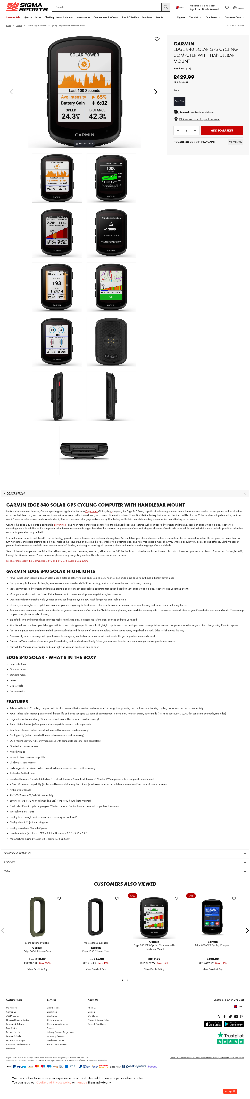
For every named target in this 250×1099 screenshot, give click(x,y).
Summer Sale (13, 17)
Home (8, 25)
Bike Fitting (52, 1011)
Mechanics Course (55, 1040)
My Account (11, 1007)
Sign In (193, 9)
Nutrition (147, 17)
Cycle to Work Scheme (57, 1023)
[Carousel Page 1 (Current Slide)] (122, 980)
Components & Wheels (106, 17)
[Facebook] (224, 1016)
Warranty (10, 1048)
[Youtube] (236, 1016)
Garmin (19, 25)
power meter (60, 524)
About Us (93, 1000)
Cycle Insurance (54, 1019)
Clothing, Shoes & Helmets (59, 17)
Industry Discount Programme (60, 1032)
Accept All (230, 1091)
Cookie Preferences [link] (236, 1057)
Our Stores (93, 1015)
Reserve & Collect (14, 1036)
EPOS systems (91, 1060)
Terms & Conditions (96, 1023)
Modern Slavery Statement (217, 1057)
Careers (91, 1011)
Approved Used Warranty (18, 1044)
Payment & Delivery (15, 1023)
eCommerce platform (75, 1060)
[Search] (166, 7)
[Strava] (219, 1016)
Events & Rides (53, 1007)
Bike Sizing (52, 1015)
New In (28, 17)
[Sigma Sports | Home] (27, 6)
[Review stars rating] (179, 69)
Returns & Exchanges (16, 1040)
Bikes (38, 17)
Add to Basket (222, 130)
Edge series (91, 511)
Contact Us (11, 1011)
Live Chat (239, 1000)
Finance (50, 1028)
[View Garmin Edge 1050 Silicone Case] (37, 917)
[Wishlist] (227, 7)
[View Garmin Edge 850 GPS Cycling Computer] (212, 917)
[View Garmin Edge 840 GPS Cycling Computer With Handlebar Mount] (154, 917)
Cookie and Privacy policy (53, 1082)
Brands (159, 17)
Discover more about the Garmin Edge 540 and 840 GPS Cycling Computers (47, 561)
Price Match (11, 1028)
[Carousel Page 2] (127, 980)
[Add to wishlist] (157, 39)
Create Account (210, 9)
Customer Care (14, 1000)
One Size (179, 101)
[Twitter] (230, 1016)
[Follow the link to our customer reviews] (230, 1038)
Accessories (83, 17)
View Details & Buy (37, 969)
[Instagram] (242, 1016)
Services (51, 1000)
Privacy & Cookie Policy (98, 1019)
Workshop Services (55, 1036)
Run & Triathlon (130, 17)
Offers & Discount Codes (17, 1019)
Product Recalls (13, 1032)
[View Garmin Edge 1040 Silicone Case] (95, 917)
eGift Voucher (12, 1015)
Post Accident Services (57, 1044)
